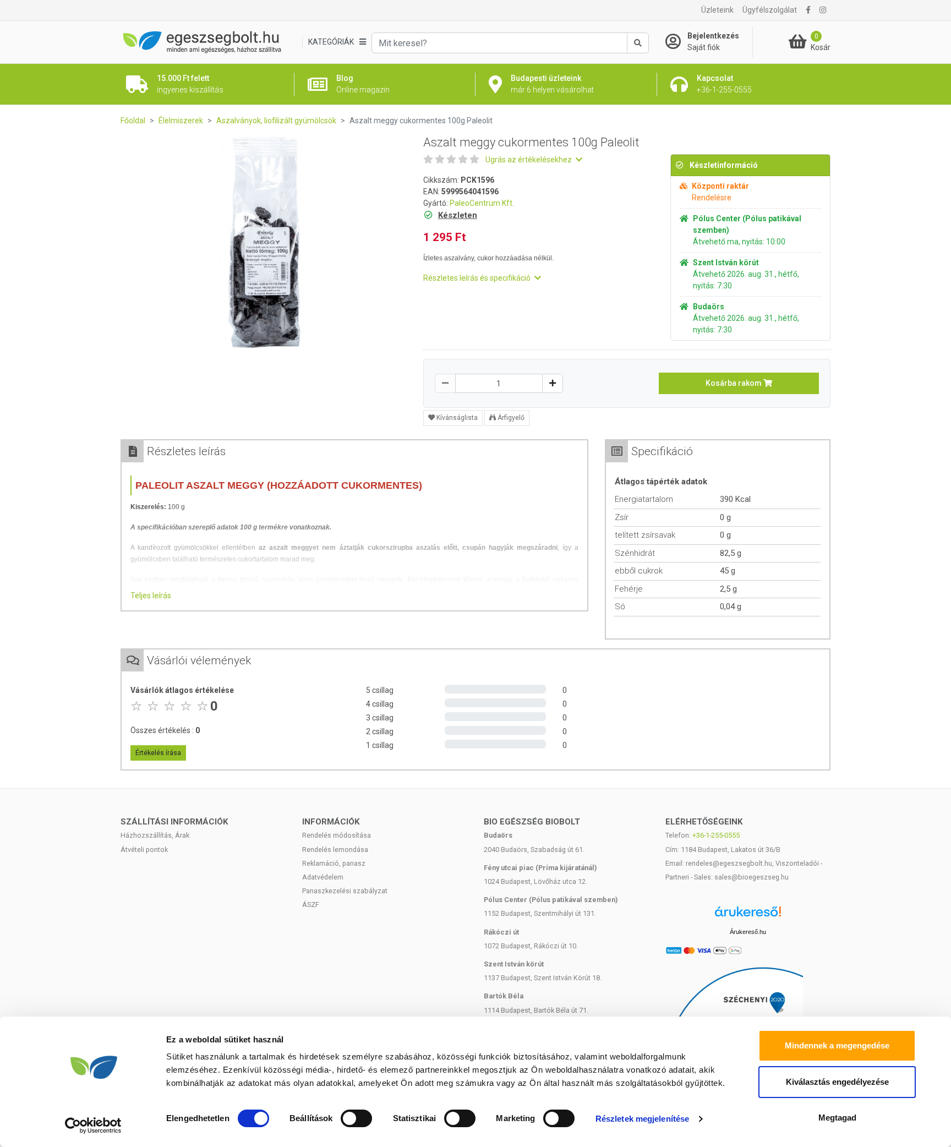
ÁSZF (310, 904)
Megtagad (837, 1117)
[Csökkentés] (445, 383)
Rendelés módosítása (336, 835)
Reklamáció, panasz (333, 863)
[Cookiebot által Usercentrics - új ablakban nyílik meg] (93, 1125)
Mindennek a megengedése (837, 1045)
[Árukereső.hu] (748, 915)
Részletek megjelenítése (642, 1118)
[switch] (356, 1118)
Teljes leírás (150, 595)
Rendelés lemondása (335, 849)
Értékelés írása (158, 753)
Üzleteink (717, 10)
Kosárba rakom (734, 383)
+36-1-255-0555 (716, 835)
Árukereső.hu (748, 931)
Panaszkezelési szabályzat (344, 891)
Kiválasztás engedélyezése (837, 1081)
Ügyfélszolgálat (769, 10)
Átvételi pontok (144, 849)
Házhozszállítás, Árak (155, 835)
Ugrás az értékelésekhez (529, 159)
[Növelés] (552, 383)
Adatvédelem (322, 877)
